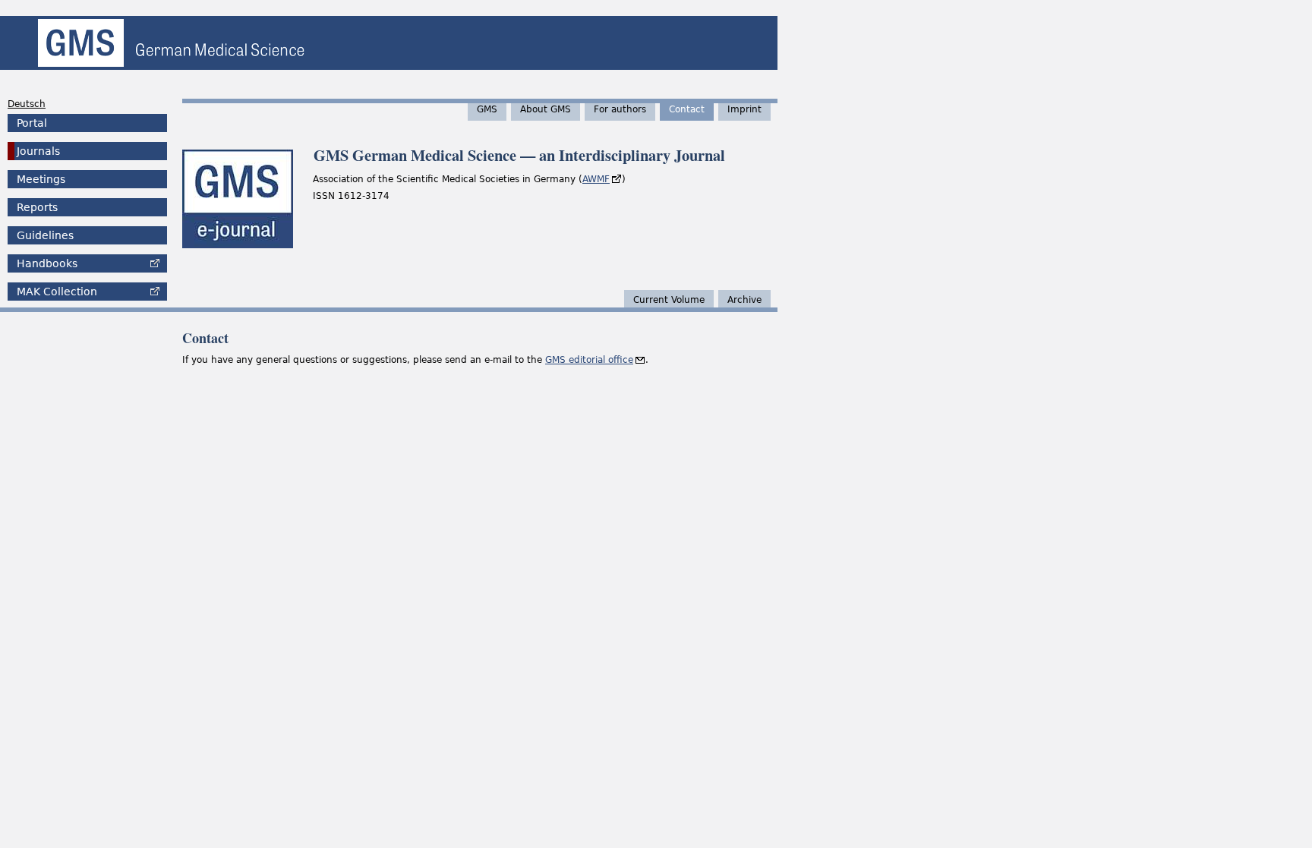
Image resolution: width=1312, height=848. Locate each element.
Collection (57, 291)
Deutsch (27, 104)
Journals (38, 151)
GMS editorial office (589, 360)
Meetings (41, 179)
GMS (487, 109)
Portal (32, 123)
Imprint (744, 109)
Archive (744, 300)
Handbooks (47, 263)
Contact (687, 109)
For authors (620, 109)
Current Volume (669, 300)
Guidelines (45, 235)
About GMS (545, 109)
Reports (37, 207)
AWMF (596, 179)
